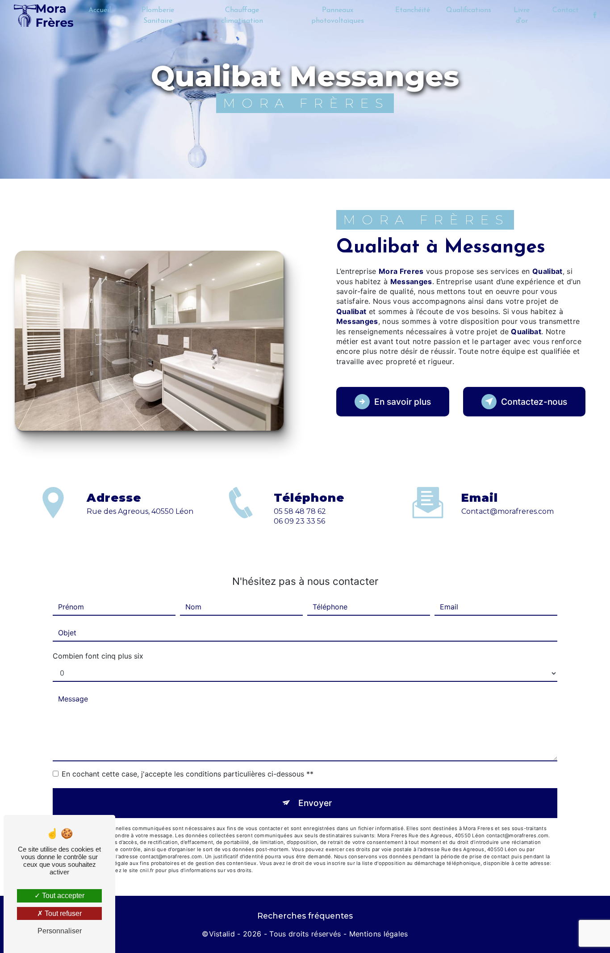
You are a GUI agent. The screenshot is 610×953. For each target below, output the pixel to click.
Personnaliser (60, 931)
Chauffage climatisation (242, 16)
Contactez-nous (534, 401)
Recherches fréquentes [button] (305, 915)
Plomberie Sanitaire (158, 16)
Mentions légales (378, 933)
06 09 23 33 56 (299, 521)
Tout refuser (62, 913)
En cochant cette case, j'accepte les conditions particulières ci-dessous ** (187, 773)
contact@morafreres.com (507, 511)
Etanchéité (412, 10)
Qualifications (468, 10)
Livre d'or (522, 16)
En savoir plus (402, 401)
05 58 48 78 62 (300, 511)
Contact (565, 10)
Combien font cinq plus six (98, 655)
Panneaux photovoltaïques (337, 16)
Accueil (99, 10)
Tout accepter (62, 895)
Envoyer (315, 803)
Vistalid (222, 933)
